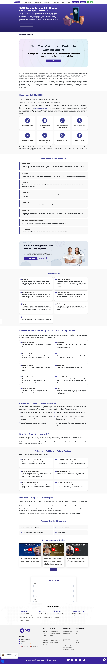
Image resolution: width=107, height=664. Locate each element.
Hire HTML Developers (67, 654)
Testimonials (45, 642)
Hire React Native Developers (66, 640)
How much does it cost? (63, 532)
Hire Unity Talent (30, 258)
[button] (68, 660)
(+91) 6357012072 (24, 613)
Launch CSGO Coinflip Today (26, 24)
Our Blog (49, 660)
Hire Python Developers (67, 645)
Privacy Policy (44, 660)
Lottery (77, 642)
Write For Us (45, 635)
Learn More (42, 258)
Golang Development (54, 642)
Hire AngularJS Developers (68, 642)
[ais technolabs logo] (25, 630)
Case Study (45, 638)
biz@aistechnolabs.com (25, 639)
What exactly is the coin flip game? (31, 527)
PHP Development (53, 635)
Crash (77, 644)
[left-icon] (19, 34)
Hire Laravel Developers (67, 647)
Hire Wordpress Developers (68, 649)
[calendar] (1, 321)
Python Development (54, 631)
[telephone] (1, 323)
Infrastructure (45, 640)
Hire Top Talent (75, 2)
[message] (1, 319)
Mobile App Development (55, 640)
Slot (76, 633)
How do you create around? (64, 527)
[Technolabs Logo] (19, 2)
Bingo (77, 638)
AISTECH (23, 641)
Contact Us (83, 2)
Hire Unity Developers (67, 651)
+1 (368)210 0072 (59, 613)
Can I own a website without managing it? (33, 532)
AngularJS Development (55, 633)
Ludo (77, 640)
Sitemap (54, 660)
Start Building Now (53, 60)
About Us (45, 631)
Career (44, 646)
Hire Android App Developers (66, 634)
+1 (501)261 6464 (41, 613)
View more (53, 569)
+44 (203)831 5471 (76, 613)
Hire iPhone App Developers (68, 637)
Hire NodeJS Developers (68, 631)
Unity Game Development (55, 638)
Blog (44, 633)
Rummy (77, 635)
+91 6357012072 (34, 643)
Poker (77, 631)
